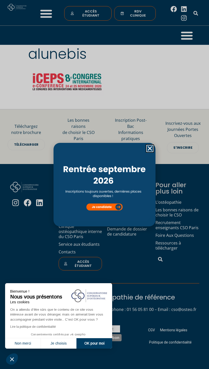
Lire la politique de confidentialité (33, 327)
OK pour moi (94, 343)
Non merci (23, 343)
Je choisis (58, 343)
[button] (12, 359)
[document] (104, 184)
